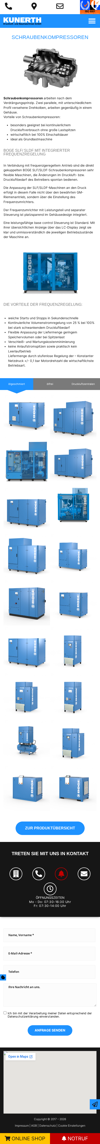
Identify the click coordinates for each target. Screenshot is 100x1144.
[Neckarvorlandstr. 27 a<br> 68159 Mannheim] (34, 6)
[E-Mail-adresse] (84, 873)
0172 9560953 (42, 851)
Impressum (22, 1125)
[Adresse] (16, 873)
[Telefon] (38, 873)
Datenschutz (47, 1125)
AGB (34, 1125)
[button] (92, 21)
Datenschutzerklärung (23, 1016)
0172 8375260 (42, 860)
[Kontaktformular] (95, 1104)
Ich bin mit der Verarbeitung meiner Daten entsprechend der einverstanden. (50, 1015)
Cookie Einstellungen (71, 1125)
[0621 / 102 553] (8, 6)
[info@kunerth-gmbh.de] (59, 6)
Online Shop (27, 1138)
